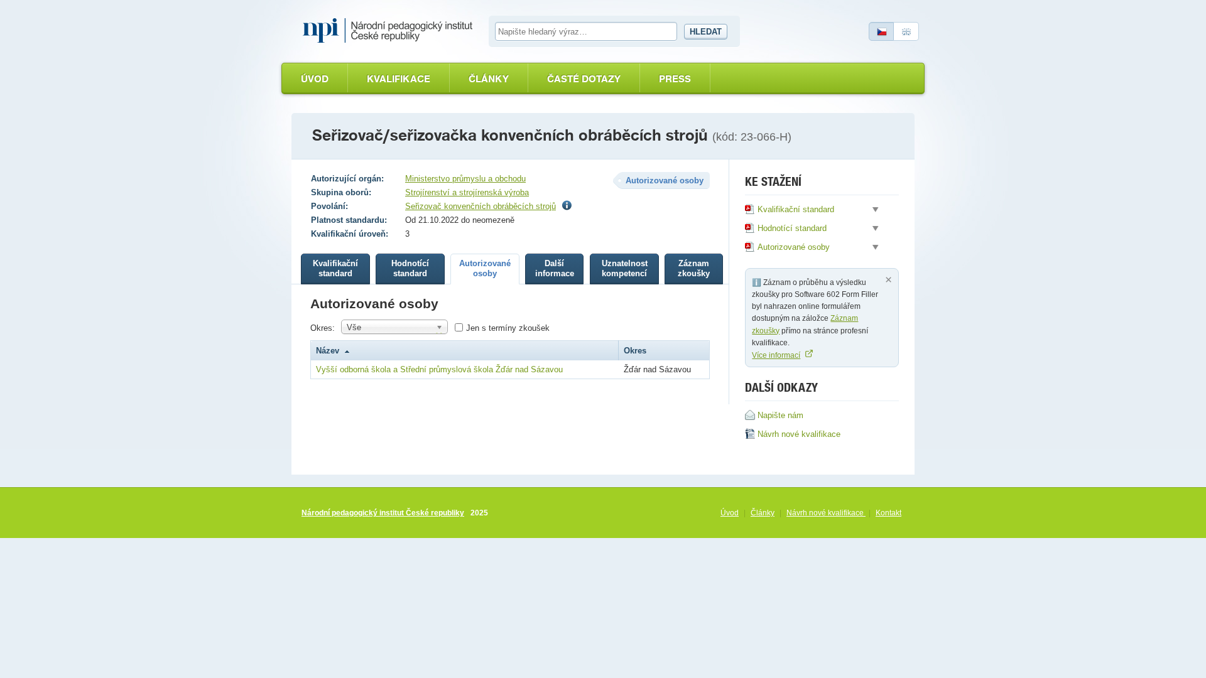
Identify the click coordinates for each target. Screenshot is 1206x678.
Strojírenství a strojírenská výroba (467, 192)
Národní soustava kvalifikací (391, 30)
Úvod (315, 79)
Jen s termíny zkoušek (508, 328)
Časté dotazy (584, 79)
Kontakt (888, 512)
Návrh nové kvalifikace (826, 512)
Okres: (322, 328)
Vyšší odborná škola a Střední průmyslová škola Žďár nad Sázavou (439, 369)
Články (489, 79)
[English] (906, 31)
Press (675, 79)
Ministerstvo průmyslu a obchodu (465, 178)
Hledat (706, 31)
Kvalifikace (398, 79)
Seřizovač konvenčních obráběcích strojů (480, 206)
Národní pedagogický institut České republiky (383, 512)
